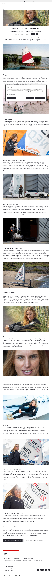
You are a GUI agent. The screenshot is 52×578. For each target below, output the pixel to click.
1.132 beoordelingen (30, 1)
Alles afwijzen (29, 97)
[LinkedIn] (37, 34)
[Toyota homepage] (3, 4)
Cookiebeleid (7, 558)
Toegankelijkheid (38, 560)
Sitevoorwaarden (27, 560)
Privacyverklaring (17, 558)
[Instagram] (41, 570)
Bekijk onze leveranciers (11, 94)
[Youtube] (46, 570)
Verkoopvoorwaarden (29, 558)
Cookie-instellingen (11, 97)
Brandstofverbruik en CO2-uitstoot (12, 560)
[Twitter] (34, 34)
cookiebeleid (29, 91)
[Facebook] (32, 34)
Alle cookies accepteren (39, 97)
